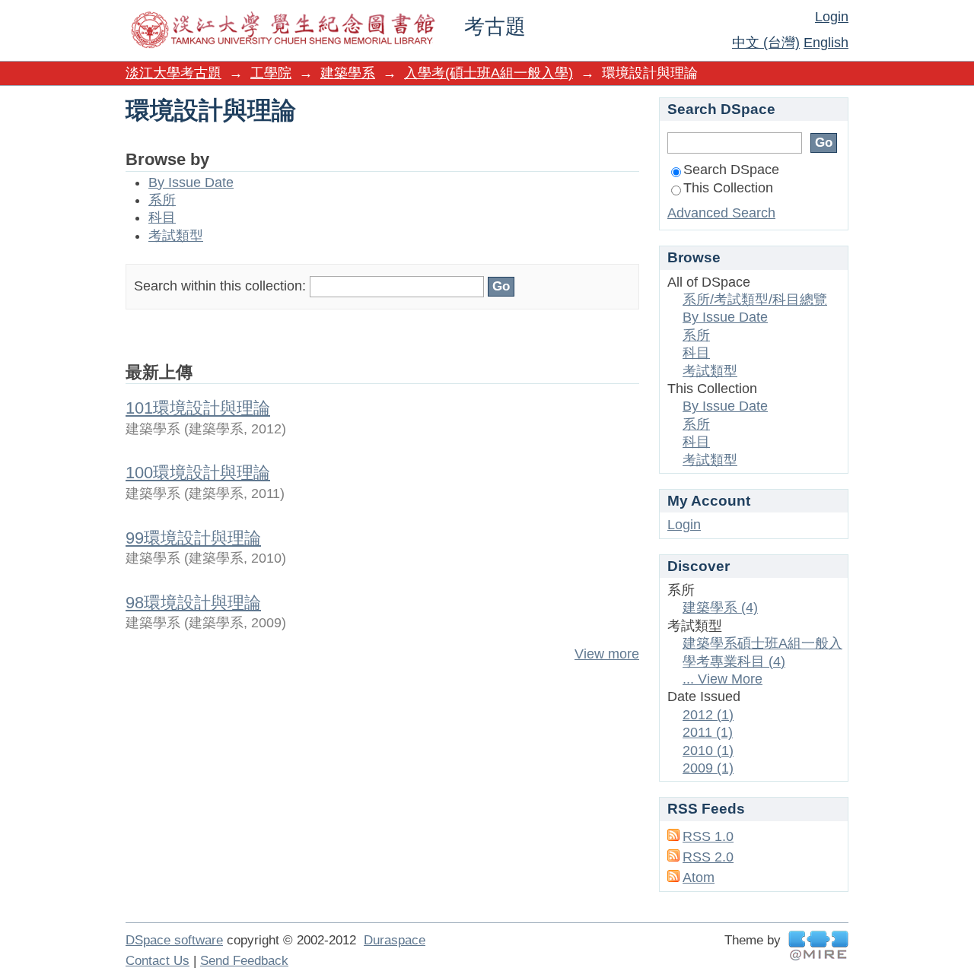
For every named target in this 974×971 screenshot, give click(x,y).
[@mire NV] (818, 945)
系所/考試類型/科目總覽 (755, 299)
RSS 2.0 (708, 857)
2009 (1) (708, 768)
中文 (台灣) (766, 42)
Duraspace (394, 940)
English (826, 42)
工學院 (270, 73)
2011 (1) (708, 732)
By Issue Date (191, 182)
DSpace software (174, 940)
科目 (162, 217)
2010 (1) (708, 750)
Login (831, 16)
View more (607, 654)
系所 (162, 200)
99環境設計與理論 (193, 537)
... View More (722, 679)
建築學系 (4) (720, 607)
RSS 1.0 (708, 836)
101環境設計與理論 (198, 407)
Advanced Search (721, 213)
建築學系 (347, 73)
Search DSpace (731, 169)
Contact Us (157, 961)
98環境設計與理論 (193, 602)
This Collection (728, 187)
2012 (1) (708, 714)
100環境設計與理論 (198, 472)
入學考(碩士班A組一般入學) (488, 73)
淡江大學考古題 (173, 73)
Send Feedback (244, 961)
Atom (699, 877)
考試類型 (175, 235)
